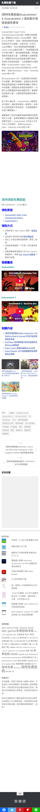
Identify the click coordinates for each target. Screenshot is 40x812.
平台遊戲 (14, 427)
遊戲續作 (5, 434)
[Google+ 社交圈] (20, 801)
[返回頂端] (20, 793)
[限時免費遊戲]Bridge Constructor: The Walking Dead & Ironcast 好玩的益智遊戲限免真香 (21, 336)
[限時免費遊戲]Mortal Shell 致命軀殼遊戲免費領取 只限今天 (10, 373)
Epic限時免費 (21, 638)
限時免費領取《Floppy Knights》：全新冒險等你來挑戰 (10, 396)
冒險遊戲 (21, 654)
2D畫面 (11, 413)
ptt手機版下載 (26, 647)
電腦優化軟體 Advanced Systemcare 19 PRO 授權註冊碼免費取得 (24, 564)
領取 (13, 671)
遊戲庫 (13, 664)
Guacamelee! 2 (11, 221)
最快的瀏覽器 (22, 661)
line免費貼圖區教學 (19, 641)
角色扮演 (5, 430)
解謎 (12, 430)
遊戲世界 (27, 430)
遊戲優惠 (8, 664)
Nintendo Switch (21, 416)
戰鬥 (20, 427)
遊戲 (35, 661)
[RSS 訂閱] (24, 801)
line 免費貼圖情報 (13, 644)
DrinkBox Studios (22, 413)
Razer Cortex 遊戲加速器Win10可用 (20, 348)
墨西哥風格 (19, 423)
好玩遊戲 (5, 8)
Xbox (14, 420)
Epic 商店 (29, 634)
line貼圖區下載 (25, 644)
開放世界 (34, 664)
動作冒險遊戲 (22, 420)
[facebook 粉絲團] (16, 801)
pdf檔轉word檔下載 (15, 647)
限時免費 (13, 8)
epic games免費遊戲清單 (18, 630)
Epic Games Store (24, 627)
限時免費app (17, 667)
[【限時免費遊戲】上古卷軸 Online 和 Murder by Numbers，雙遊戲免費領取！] (29, 364)
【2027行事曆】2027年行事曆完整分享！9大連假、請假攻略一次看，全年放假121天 (24, 596)
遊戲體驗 (27, 664)
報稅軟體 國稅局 (17, 657)
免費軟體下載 (8, 2)
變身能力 (19, 430)
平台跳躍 (5, 427)
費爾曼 (6, 27)
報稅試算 (9, 657)
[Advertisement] (20, 175)
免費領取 (14, 654)
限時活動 (8, 671)
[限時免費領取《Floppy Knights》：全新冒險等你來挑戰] (10, 387)
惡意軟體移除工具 (29, 657)
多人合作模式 (30, 423)
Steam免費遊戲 (20, 651)
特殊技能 (27, 427)
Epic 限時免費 (31, 638)
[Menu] (37, 3)
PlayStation (6, 420)
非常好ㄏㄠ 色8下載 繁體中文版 (24, 540)
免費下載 (29, 651)
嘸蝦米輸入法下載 (19, 546)
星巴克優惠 (14, 661)
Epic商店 (6, 638)
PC (30, 416)
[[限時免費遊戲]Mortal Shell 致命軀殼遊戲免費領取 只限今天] (10, 364)
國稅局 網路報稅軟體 (30, 654)
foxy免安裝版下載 (18, 579)
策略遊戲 (30, 661)
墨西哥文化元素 (7, 423)
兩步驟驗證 (28, 237)
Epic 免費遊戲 (18, 634)
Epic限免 (13, 638)
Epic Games (8, 628)
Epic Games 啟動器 (27, 254)
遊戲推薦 (20, 664)
